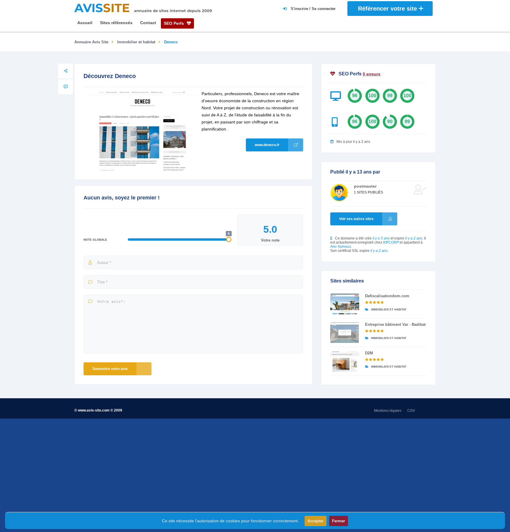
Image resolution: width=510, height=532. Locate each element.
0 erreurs (371, 74)
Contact (148, 22)
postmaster (365, 186)
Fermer (338, 521)
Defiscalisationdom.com (387, 296)
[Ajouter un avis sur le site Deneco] (65, 87)
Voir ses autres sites (356, 219)
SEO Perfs (174, 23)
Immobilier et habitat (136, 42)
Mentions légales (387, 411)
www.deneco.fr (267, 145)
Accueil (84, 22)
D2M (369, 353)
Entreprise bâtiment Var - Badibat (395, 324)
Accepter (315, 521)
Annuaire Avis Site (91, 42)
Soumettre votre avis (110, 369)
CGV (411, 411)
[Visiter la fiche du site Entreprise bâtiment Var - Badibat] (344, 332)
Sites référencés (116, 22)
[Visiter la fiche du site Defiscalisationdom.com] (344, 304)
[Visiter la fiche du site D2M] (344, 361)
